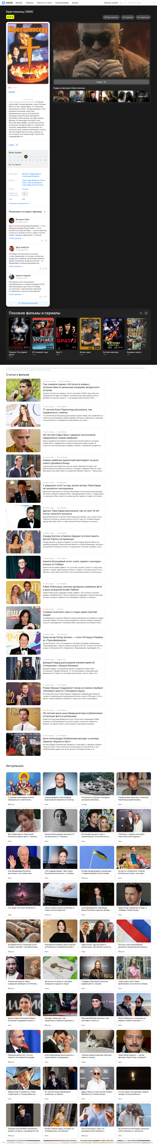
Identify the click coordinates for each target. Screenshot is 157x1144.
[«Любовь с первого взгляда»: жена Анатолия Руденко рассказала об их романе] (133, 826)
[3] (19, 160)
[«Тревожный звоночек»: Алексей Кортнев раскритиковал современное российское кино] (133, 789)
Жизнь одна (85, 352)
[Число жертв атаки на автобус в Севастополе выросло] (60, 900)
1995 (9, 87)
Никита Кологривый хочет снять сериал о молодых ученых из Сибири (72, 563)
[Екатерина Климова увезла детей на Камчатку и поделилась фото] (60, 937)
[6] (30, 160)
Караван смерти (134, 352)
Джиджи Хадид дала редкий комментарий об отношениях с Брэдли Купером (68, 664)
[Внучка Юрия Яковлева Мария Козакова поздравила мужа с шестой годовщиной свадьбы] (23, 1010)
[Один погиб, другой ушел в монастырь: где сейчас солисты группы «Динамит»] (97, 937)
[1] (11, 160)
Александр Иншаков (30, 176)
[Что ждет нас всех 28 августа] (23, 900)
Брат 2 (59, 352)
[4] (22, 160)
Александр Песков (30, 185)
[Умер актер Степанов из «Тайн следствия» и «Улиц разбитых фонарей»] (23, 1084)
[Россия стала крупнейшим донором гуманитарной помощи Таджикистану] (133, 937)
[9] (42, 160)
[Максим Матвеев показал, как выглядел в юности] (97, 1010)
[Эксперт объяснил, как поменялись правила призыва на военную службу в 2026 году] (60, 1010)
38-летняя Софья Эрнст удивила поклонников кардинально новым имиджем (69, 436)
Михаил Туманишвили (31, 174)
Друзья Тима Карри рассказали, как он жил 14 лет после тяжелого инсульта (71, 512)
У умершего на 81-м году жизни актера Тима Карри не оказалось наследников (72, 487)
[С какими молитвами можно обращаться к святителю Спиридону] (23, 789)
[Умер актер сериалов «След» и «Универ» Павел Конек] (133, 900)
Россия (25, 189)
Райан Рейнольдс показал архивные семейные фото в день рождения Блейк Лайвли (72, 588)
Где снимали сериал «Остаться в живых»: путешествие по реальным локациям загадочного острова (71, 387)
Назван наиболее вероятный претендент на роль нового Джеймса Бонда (70, 462)
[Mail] (3, 3)
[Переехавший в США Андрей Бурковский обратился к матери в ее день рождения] (60, 789)
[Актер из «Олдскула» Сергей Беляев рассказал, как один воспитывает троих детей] (133, 863)
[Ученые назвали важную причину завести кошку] (97, 1047)
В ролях (12, 180)
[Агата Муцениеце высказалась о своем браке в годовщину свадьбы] (60, 1047)
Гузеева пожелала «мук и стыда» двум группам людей (70, 613)
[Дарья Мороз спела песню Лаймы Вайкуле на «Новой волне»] (97, 1084)
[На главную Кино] (9, 3)
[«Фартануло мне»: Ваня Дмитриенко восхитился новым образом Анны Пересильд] (133, 973)
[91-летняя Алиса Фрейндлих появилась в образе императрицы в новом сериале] (60, 1084)
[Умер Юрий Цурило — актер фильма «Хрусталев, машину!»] (133, 1047)
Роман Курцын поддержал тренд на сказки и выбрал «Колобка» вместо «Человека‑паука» (73, 689)
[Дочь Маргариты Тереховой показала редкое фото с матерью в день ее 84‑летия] (23, 826)
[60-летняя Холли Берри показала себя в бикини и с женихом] (133, 1121)
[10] (45, 160)
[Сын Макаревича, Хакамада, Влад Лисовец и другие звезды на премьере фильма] (97, 900)
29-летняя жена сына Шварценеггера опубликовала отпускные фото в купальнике (72, 715)
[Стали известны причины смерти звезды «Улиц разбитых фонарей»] (133, 1084)
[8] (38, 160)
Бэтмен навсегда (110, 352)
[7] (34, 160)
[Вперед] (146, 313)
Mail (3, 1142)
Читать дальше (15, 238)
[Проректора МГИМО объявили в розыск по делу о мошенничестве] (23, 1121)
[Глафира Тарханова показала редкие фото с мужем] (97, 973)
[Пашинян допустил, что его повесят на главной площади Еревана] (23, 1047)
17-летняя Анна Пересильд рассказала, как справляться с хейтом (67, 411)
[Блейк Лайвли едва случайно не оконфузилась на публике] (60, 1121)
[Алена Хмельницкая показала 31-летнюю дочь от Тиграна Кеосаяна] (60, 826)
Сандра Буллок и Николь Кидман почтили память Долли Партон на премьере (71, 537)
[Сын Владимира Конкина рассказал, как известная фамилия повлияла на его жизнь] (23, 863)
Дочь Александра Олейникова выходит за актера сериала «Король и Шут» (71, 740)
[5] (26, 160)
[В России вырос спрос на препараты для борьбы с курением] (97, 1121)
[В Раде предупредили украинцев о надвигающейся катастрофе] (97, 863)
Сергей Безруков (34, 182)
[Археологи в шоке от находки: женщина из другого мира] (60, 973)
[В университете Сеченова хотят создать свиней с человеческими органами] (23, 937)
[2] (15, 160)
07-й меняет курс (40, 352)
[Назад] (141, 313)
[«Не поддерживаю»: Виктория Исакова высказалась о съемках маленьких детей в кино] (60, 863)
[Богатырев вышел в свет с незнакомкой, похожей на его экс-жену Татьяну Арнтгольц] (97, 826)
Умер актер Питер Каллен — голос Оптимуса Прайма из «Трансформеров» (73, 639)
